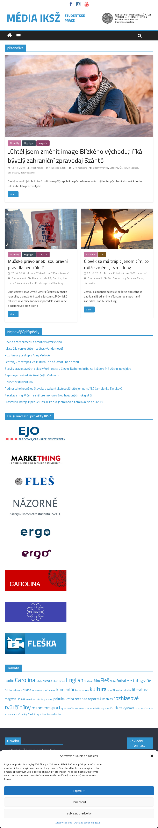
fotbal (121, 680)
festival (88, 681)
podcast (48, 699)
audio (9, 680)
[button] (152, 756)
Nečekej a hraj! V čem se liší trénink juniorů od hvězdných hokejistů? (49, 395)
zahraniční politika (144, 708)
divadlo (47, 681)
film (97, 680)
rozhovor (40, 707)
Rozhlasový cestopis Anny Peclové (27, 355)
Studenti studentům (19, 382)
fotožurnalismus (13, 690)
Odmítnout (79, 802)
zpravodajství (28, 173)
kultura (98, 689)
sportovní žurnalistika (72, 708)
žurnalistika (54, 714)
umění (108, 708)
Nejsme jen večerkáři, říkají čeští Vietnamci (32, 375)
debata (39, 681)
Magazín (43, 143)
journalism (49, 690)
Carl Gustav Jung (117, 278)
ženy (60, 283)
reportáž (94, 699)
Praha (140, 278)
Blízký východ (100, 168)
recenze (81, 699)
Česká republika (37, 714)
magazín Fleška (15, 699)
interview (37, 690)
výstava (129, 708)
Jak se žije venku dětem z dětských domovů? (34, 348)
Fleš (104, 680)
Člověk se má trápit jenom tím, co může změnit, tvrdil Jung (116, 264)
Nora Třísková (37, 273)
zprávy (23, 714)
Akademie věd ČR (41, 278)
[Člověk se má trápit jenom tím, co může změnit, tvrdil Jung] (117, 211)
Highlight (29, 143)
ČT (121, 168)
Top (102, 254)
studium (89, 708)
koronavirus (82, 690)
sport (54, 707)
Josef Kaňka (36, 168)
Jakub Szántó (131, 168)
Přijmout (79, 790)
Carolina (113, 168)
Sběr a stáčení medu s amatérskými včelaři (33, 342)
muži (10, 283)
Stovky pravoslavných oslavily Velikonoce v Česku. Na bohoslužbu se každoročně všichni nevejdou (68, 368)
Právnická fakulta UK (25, 283)
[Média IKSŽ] (79, 12)
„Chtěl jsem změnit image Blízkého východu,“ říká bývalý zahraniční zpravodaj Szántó (75, 155)
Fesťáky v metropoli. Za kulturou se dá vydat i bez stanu (42, 361)
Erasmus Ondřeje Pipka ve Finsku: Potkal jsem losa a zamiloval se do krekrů (54, 402)
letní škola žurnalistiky (119, 690)
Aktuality (14, 143)
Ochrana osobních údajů (87, 823)
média (39, 699)
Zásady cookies (64, 823)
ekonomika (59, 681)
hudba (27, 689)
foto (129, 681)
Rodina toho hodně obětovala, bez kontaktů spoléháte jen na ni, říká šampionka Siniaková (63, 388)
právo (41, 283)
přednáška (13, 173)
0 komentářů (79, 168)
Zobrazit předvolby (79, 813)
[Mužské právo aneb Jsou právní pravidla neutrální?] (41, 211)
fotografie (142, 680)
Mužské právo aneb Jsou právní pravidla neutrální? (38, 264)
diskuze (67, 278)
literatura (140, 690)
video (116, 707)
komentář (65, 689)
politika (59, 699)
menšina (30, 699)
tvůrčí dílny (98, 708)
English (74, 679)
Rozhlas (107, 699)
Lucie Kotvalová (115, 273)
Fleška (113, 681)
